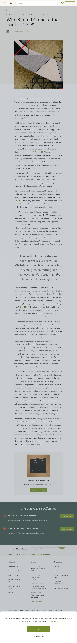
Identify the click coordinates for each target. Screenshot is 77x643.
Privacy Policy (53, 621)
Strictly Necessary (38, 636)
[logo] (11, 3)
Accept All (38, 629)
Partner (70, 3)
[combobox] (35, 3)
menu (5, 3)
